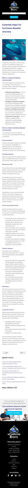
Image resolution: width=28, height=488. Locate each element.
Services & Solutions (14, 463)
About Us (14, 461)
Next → (23, 353)
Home (14, 459)
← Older (5, 353)
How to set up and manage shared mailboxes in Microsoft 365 (11, 362)
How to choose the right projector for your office (13, 382)
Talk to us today (14, 413)
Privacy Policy (14, 485)
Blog (14, 464)
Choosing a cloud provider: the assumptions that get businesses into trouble (12, 372)
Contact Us (14, 466)
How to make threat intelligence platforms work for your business (13, 378)
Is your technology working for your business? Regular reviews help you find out (14, 367)
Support (14, 468)
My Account (14, 17)
